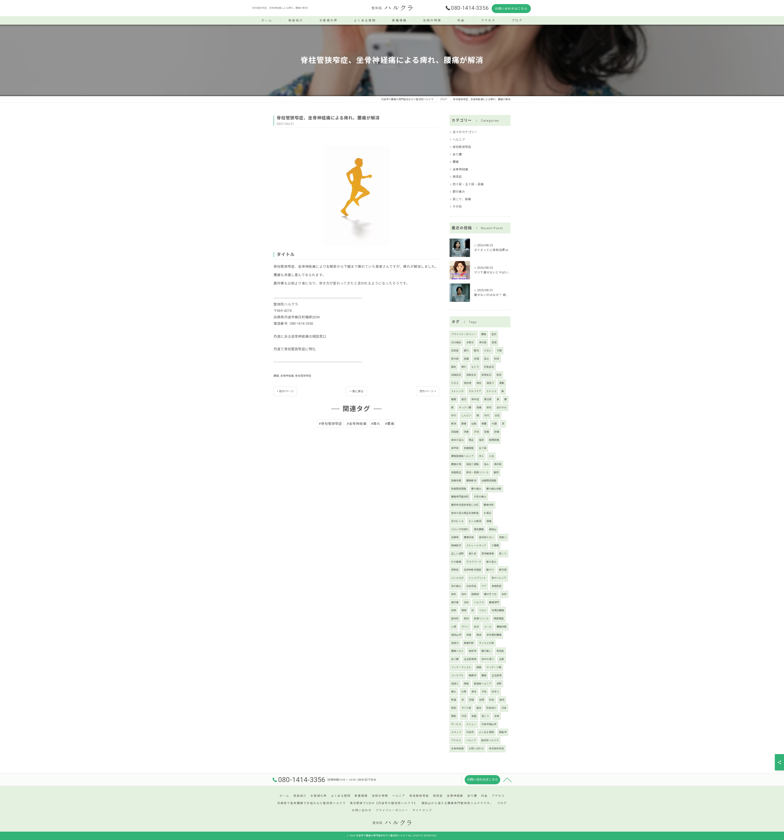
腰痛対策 (456, 464)
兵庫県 (455, 537)
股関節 (475, 594)
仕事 (463, 691)
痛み (453, 691)
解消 (453, 423)
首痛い (503, 537)
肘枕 (496, 358)
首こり (503, 553)
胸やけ (490, 569)
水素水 (470, 342)
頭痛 (488, 521)
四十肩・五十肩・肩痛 (468, 184)
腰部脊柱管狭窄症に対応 (465, 504)
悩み (486, 464)
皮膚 (466, 358)
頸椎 (466, 683)
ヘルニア (459, 139)
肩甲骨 (455, 448)
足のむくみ (457, 521)
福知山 (493, 529)
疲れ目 (472, 553)
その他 (457, 206)
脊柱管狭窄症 (303, 375)
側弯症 (455, 569)
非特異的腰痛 (494, 634)
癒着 (484, 423)
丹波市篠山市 (488, 724)
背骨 (496, 716)
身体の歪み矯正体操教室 (465, 513)
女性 (497, 415)
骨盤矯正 (456, 472)
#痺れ (375, 424)
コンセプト (457, 675)
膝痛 (463, 423)
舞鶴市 (472, 675)
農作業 (455, 602)
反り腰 (457, 154)
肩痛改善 (456, 480)
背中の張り (487, 659)
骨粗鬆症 (497, 586)
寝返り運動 (472, 464)
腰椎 (483, 334)
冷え (481, 456)
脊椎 (468, 634)
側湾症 (457, 177)
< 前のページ (285, 391)
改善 (466, 431)
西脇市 (503, 732)
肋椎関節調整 (458, 488)
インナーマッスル (461, 667)
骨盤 (473, 716)
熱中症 (475, 399)
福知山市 (456, 634)
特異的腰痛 (498, 610)
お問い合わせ (476, 748)
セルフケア (475, 391)
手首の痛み (480, 496)
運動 (501, 383)
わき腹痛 (456, 561)
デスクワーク (473, 561)
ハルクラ (479, 602)
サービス (456, 724)
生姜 (501, 659)
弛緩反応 (456, 374)
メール (488, 626)
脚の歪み (491, 561)
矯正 (471, 440)
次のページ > (427, 391)
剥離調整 (469, 448)
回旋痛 (455, 431)
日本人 (495, 691)
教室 (453, 699)
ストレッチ (457, 391)
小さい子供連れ (460, 529)
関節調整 (499, 618)
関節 (453, 716)
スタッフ (456, 732)
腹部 (496, 472)
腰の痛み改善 (493, 488)
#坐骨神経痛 (356, 424)
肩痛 (479, 407)
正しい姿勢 (457, 553)
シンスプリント (477, 578)
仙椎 (473, 423)
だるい (488, 350)
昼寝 (494, 342)
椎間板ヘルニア (482, 683)
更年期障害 (487, 553)
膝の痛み (459, 191)
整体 (478, 708)
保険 (453, 610)
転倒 (499, 374)
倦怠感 (467, 383)
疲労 (463, 399)
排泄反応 (486, 374)
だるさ (455, 383)
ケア (483, 586)
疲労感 (503, 569)
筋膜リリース (481, 618)
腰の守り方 (490, 594)
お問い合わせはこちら (511, 8)
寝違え (455, 683)
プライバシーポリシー (463, 334)
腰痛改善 (502, 626)
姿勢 (499, 683)
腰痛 (276, 375)
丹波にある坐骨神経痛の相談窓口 (300, 336)
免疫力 (455, 643)
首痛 (486, 431)
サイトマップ (422, 810)
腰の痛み (476, 488)
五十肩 (483, 448)
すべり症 (466, 708)
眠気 (476, 350)
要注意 (488, 399)
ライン (465, 626)
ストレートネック (476, 545)
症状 (493, 334)
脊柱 (489, 407)
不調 (499, 350)
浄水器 (483, 342)
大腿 (494, 423)
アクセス (456, 740)
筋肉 (466, 618)
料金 (491, 699)
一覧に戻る (356, 391)
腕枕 (453, 367)
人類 (453, 626)
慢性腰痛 (479, 529)
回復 (471, 699)
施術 (501, 699)
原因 (453, 708)
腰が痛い (486, 651)
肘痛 (496, 431)
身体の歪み (457, 440)
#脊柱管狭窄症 (330, 424)
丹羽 (463, 716)
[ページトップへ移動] (507, 780)
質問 (463, 610)
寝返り (490, 383)
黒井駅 (498, 464)
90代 (487, 415)
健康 (478, 667)
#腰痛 (389, 424)
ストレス (491, 391)
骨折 (453, 594)
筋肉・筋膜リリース (477, 472)
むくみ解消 (475, 521)
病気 (479, 383)
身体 (473, 691)
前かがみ (502, 407)
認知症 (455, 350)
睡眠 (453, 399)
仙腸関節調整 (488, 480)
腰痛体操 (469, 537)
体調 (476, 358)
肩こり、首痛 (462, 199)
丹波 (503, 708)
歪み (486, 358)
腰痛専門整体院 (460, 496)
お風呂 (487, 513)
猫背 (481, 440)
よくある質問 (486, 732)
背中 (463, 594)
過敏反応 (471, 374)
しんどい (466, 415)
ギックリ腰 (465, 407)
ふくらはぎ (457, 578)
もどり (475, 367)
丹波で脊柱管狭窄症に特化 (295, 349)
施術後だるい (486, 537)
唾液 (479, 634)
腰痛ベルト (457, 651)
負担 (476, 626)
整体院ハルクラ (490, 740)
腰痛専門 (494, 602)
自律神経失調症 (472, 569)
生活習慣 (497, 675)
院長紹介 (491, 708)
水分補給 (456, 342)
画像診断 (469, 643)
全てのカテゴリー (465, 132)
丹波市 (470, 732)
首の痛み (456, 586)
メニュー (471, 724)
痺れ (463, 367)
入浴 (491, 456)
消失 (466, 602)
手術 (476, 431)
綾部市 (472, 651)
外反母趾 (471, 586)
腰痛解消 (471, 480)
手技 (484, 691)
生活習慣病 (470, 659)
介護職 (495, 545)
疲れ (466, 350)
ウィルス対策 (486, 643)
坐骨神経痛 (287, 375)
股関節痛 (494, 440)
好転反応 (489, 367)
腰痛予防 (489, 504)
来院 (504, 594)
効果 (481, 699)
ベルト (483, 610)
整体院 (455, 618)
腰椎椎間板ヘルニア (462, 456)
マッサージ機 (493, 667)
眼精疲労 (456, 545)
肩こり (485, 716)
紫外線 (455, 358)
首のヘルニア (498, 578)
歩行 (453, 415)
